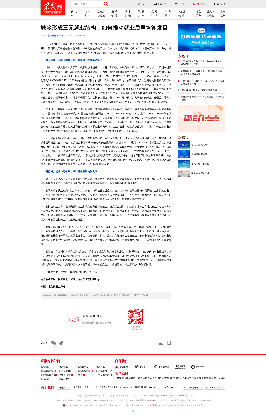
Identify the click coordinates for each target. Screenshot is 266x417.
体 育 (154, 15)
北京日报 (45, 367)
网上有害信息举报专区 (168, 405)
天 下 (168, 15)
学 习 (88, 15)
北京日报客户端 (55, 35)
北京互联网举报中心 (194, 405)
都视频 (101, 15)
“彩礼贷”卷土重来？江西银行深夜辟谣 (199, 90)
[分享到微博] (62, 343)
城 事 (128, 11)
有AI (143, 4)
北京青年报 (83, 367)
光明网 (139, 378)
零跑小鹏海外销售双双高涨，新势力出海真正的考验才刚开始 (202, 82)
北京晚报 (63, 367)
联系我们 (89, 387)
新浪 (196, 378)
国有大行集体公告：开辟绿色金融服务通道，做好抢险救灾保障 (202, 63)
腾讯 (206, 378)
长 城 (181, 15)
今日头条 (184, 378)
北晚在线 (45, 379)
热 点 (74, 11)
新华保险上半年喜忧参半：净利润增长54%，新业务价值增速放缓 (202, 72)
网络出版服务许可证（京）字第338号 (110, 400)
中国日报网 (155, 378)
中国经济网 (167, 378)
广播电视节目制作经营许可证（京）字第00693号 (190, 400)
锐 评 (88, 11)
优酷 (223, 378)
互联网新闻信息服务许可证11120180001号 (73, 400)
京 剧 (154, 11)
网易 (201, 378)
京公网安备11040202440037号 (79, 405)
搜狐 (211, 378)
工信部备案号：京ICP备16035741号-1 (112, 405)
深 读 (128, 15)
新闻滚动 (221, 4)
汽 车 (168, 11)
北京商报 (100, 367)
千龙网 (176, 378)
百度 (191, 378)
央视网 (132, 378)
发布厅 (101, 11)
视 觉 (141, 11)
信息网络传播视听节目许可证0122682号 (148, 400)
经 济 (114, 11)
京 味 (141, 15)
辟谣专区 (161, 4)
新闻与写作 (64, 379)
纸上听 (181, 11)
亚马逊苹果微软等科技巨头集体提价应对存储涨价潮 (202, 98)
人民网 (118, 378)
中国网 (146, 378)
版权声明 (77, 387)
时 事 (74, 15)
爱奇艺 (217, 378)
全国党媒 (200, 4)
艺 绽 (114, 15)
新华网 (125, 378)
